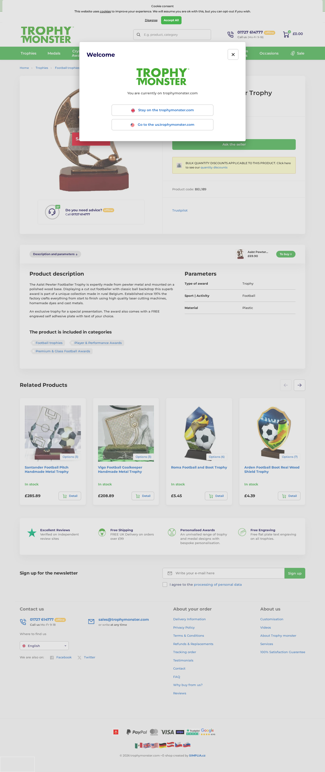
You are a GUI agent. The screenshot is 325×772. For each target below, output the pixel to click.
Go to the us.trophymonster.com (165, 124)
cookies (105, 11)
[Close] (233, 54)
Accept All (171, 20)
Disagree (151, 20)
